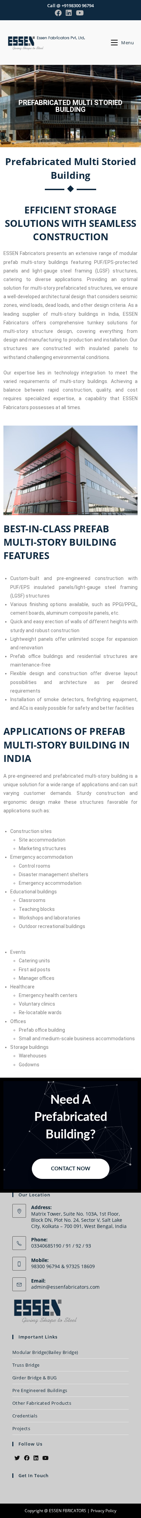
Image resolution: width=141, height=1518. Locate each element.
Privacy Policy (103, 1511)
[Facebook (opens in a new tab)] (59, 13)
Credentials (25, 1416)
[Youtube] (45, 1458)
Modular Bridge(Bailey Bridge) (45, 1352)
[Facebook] (26, 1458)
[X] (17, 1458)
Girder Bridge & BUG (34, 1378)
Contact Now (70, 1168)
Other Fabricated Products (42, 1403)
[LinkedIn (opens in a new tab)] (69, 13)
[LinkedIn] (36, 1458)
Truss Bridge (26, 1365)
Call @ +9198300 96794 (70, 5)
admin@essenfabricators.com (65, 1287)
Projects (21, 1428)
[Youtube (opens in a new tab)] (80, 13)
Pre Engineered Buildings (39, 1390)
